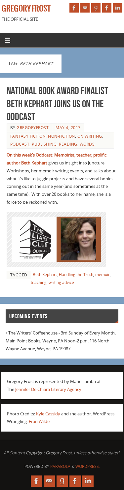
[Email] (85, 8)
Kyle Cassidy (48, 414)
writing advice (61, 282)
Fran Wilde (39, 421)
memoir (102, 274)
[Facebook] (74, 8)
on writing (89, 136)
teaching (39, 282)
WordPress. (87, 466)
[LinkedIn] (117, 8)
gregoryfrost (33, 127)
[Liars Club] (106, 8)
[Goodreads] (96, 8)
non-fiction (61, 136)
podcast (20, 144)
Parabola (60, 466)
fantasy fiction (28, 136)
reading (68, 144)
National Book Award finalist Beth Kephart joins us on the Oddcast (57, 103)
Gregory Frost (26, 9)
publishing (44, 144)
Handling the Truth (76, 274)
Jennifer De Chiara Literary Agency (48, 389)
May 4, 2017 (68, 127)
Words (87, 144)
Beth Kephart (45, 274)
